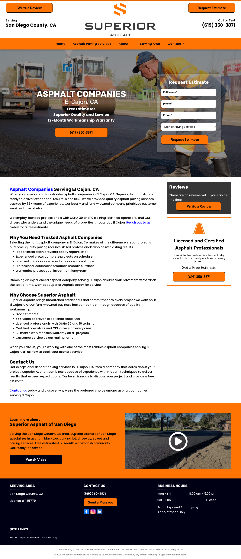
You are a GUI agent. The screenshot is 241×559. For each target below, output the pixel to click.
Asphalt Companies (31, 189)
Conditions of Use (115, 549)
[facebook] (86, 512)
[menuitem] (60, 44)
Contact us (18, 390)
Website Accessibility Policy (169, 549)
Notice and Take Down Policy (140, 549)
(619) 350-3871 (218, 25)
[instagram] (93, 512)
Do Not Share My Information (90, 549)
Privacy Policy (65, 549)
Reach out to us (138, 222)
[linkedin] (99, 512)
